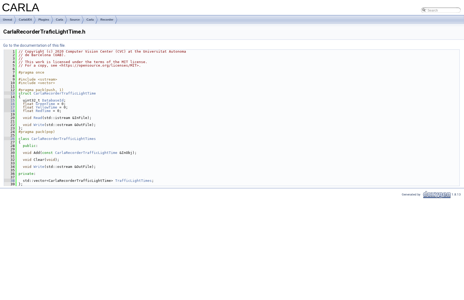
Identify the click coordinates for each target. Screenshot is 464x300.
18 (9, 111)
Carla (59, 19)
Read (38, 118)
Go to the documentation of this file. (34, 45)
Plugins (43, 19)
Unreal (7, 19)
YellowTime (46, 107)
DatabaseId (53, 100)
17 (9, 107)
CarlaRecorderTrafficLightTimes (63, 139)
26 (9, 139)
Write (39, 125)
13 (9, 93)
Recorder (106, 19)
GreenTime (45, 104)
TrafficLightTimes (133, 181)
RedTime (43, 111)
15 (9, 100)
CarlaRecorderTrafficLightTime (65, 93)
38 (9, 181)
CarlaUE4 (25, 19)
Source (75, 19)
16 (9, 104)
